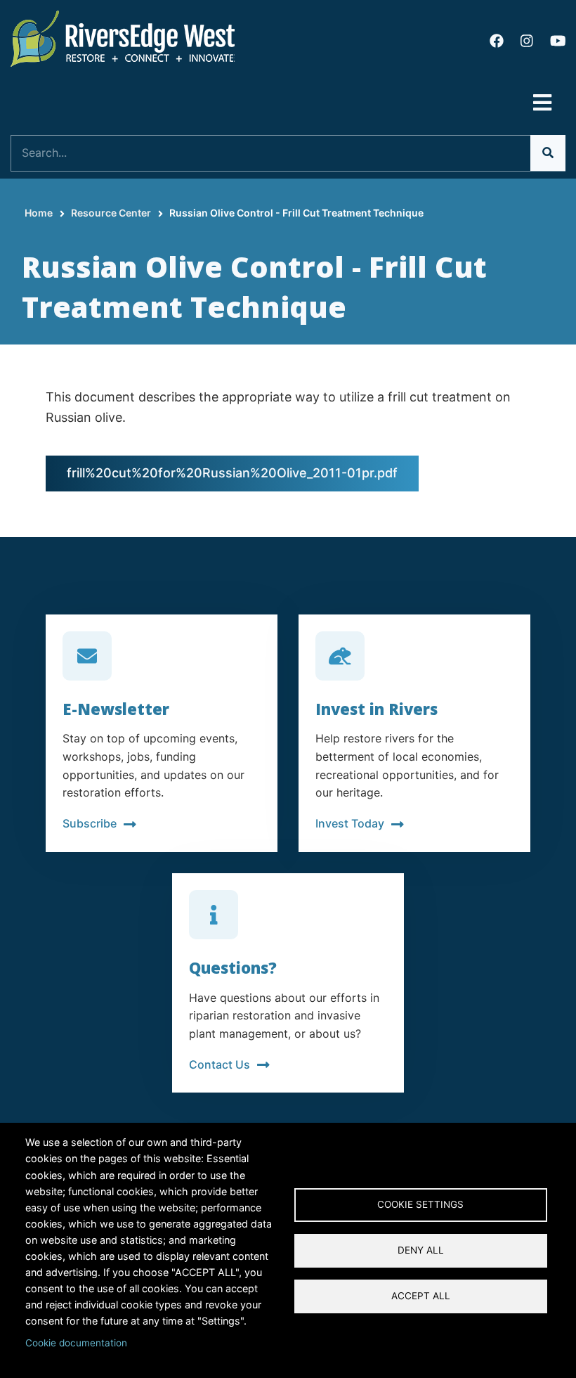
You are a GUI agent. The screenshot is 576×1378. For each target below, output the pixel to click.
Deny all (421, 1250)
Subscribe (90, 823)
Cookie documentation (76, 1342)
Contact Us (219, 1064)
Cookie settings (420, 1204)
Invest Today (349, 823)
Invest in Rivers (376, 708)
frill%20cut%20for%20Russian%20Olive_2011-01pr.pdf (232, 472)
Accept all (420, 1295)
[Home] (123, 38)
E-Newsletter (116, 708)
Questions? (233, 967)
